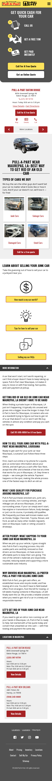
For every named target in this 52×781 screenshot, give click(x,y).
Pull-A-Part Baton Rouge (26, 90)
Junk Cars (14, 216)
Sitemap (26, 761)
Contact (13, 755)
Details (26, 122)
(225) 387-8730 (27, 99)
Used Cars (38, 242)
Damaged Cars (14, 242)
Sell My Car (23, 755)
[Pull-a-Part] (19, 3)
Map (16, 122)
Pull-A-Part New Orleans (18, 687)
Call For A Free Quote (26, 66)
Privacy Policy (36, 755)
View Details (18, 106)
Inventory (28, 749)
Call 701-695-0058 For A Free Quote (26, 432)
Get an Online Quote (26, 74)
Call (35, 122)
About (11, 749)
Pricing (19, 749)
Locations (16, 730)
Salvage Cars (38, 216)
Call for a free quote (26, 252)
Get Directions (32, 106)
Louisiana (26, 730)
